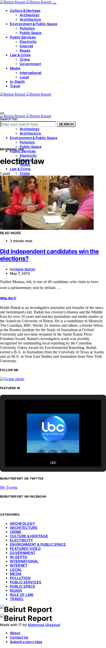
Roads (25, 50)
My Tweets (9, 487)
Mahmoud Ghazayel (44, 625)
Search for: (9, 119)
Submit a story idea (26, 642)
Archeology (29, 15)
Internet (26, 46)
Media (15, 68)
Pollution (27, 28)
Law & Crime (20, 55)
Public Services (23, 37)
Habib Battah (24, 269)
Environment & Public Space (33, 24)
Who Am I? (8, 298)
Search (66, 124)
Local (24, 77)
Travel (15, 86)
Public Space (30, 33)
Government (30, 64)
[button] (41, 454)
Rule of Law (22, 595)
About (15, 633)
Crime (25, 59)
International (30, 73)
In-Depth (17, 81)
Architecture (30, 19)
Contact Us (19, 637)
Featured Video (25, 548)
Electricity (28, 41)
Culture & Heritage (25, 10)
